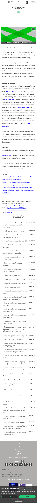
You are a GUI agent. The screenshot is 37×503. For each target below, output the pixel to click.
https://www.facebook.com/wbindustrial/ (18, 206)
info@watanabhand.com (18, 2)
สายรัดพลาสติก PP (23, 107)
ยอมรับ (27, 496)
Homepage (19, 446)
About (19, 453)
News (18, 451)
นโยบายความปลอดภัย (8, 471)
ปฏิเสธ (9, 496)
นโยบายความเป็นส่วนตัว (9, 473)
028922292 (8, 212)
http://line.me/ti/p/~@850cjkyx (16, 208)
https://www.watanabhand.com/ (18, 210)
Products (19, 448)
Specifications (19, 449)
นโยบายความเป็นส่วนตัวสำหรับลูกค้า (12, 475)
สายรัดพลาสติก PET (11, 91)
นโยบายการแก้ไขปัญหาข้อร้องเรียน (12, 477)
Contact (19, 455)
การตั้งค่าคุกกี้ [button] (18, 501)
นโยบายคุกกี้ (5, 469)
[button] (18, 12)
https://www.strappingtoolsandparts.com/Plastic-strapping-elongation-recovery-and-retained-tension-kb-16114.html (18, 190)
